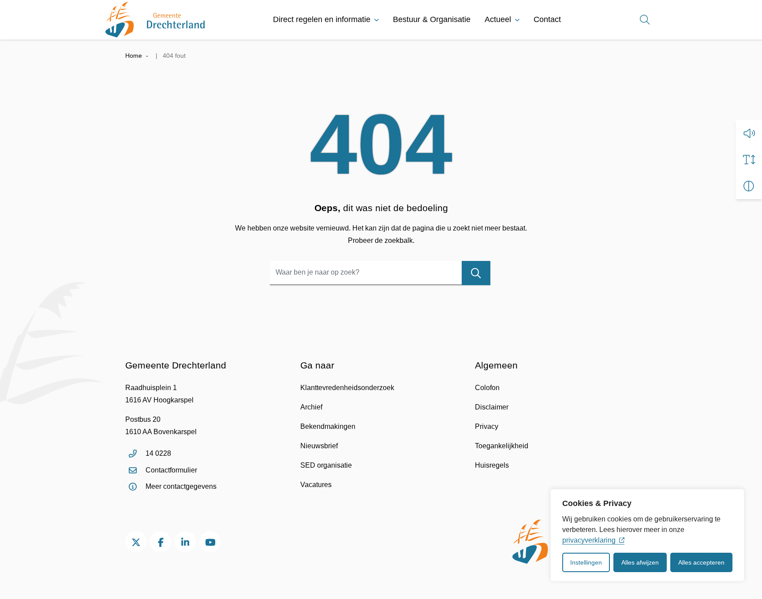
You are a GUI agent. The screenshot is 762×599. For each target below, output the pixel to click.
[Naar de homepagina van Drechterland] (155, 19)
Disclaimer (491, 407)
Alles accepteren (701, 562)
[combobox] (380, 273)
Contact (547, 19)
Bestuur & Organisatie (432, 19)
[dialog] (647, 535)
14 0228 (158, 453)
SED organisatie (326, 465)
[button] (749, 133)
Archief (311, 407)
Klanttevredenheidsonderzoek (347, 387)
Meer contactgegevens (181, 486)
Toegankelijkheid (501, 446)
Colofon (487, 387)
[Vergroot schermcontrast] (749, 186)
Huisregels (492, 465)
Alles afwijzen (640, 562)
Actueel (498, 19)
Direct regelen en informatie (321, 19)
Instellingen (586, 562)
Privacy (486, 426)
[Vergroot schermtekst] (749, 159)
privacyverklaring (589, 540)
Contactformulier (171, 470)
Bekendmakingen (327, 426)
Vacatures (316, 484)
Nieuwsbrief (319, 446)
